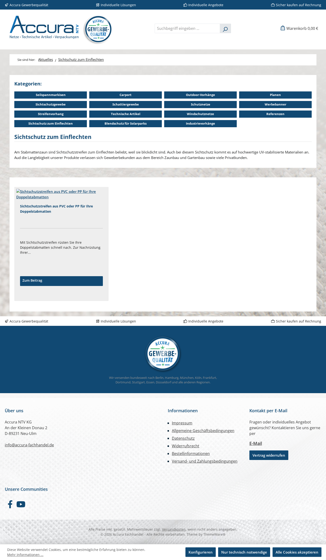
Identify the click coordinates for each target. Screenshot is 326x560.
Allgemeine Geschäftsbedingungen (203, 430)
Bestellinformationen (191, 453)
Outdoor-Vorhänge (200, 95)
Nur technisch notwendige (244, 552)
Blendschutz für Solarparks (126, 123)
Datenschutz (183, 438)
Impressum (182, 423)
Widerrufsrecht (185, 446)
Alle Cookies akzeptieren (297, 552)
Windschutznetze (200, 114)
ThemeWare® (214, 534)
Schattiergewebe (125, 104)
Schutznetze (200, 104)
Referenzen (275, 114)
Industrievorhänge (200, 123)
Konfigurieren (201, 552)
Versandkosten (174, 529)
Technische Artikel (125, 114)
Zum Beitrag (32, 280)
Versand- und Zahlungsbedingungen (204, 461)
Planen (275, 95)
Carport (125, 95)
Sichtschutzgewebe (51, 104)
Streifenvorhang (50, 114)
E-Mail (255, 443)
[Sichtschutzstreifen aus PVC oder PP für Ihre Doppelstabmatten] (61, 194)
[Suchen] (225, 28)
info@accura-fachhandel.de (29, 445)
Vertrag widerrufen (268, 455)
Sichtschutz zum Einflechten (50, 123)
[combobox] (187, 28)
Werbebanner (275, 104)
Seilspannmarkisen (51, 95)
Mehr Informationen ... (25, 554)
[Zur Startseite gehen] (59, 28)
